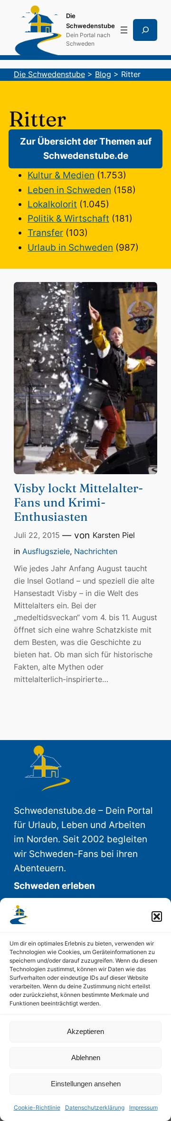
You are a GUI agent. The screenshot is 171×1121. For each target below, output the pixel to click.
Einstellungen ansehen (86, 1084)
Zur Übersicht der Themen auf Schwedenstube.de (86, 148)
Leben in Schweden (69, 190)
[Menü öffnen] (124, 30)
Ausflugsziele (46, 551)
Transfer (45, 232)
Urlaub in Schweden (70, 247)
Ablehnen (85, 1057)
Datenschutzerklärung (94, 1107)
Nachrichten (95, 551)
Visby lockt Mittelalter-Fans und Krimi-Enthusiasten (78, 502)
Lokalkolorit (52, 204)
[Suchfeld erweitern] (145, 30)
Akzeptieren (85, 1031)
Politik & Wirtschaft (68, 218)
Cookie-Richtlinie (37, 1107)
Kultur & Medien (61, 175)
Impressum (143, 1107)
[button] (157, 916)
